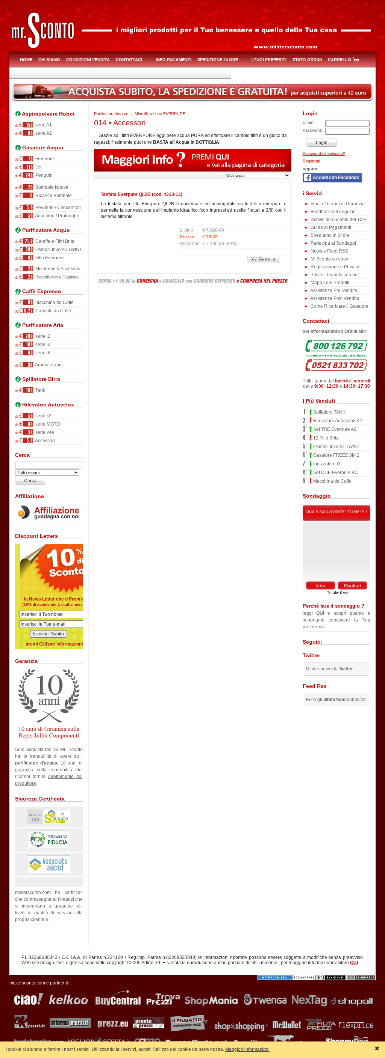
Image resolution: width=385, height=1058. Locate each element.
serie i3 (42, 344)
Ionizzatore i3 (326, 464)
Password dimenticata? (324, 153)
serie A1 (43, 125)
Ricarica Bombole (53, 195)
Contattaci (129, 59)
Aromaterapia (48, 364)
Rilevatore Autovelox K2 (337, 420)
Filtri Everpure (49, 257)
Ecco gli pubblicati (336, 699)
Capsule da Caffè (52, 310)
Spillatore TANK (329, 412)
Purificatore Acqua (45, 230)
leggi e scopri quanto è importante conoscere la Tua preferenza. (336, 616)
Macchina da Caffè (54, 302)
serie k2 (43, 415)
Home (26, 59)
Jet (37, 167)
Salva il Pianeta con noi (334, 274)
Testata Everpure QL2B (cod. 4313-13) (141, 194)
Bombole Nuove (51, 187)
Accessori (44, 440)
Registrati (311, 161)
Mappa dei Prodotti (329, 282)
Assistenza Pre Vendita (333, 290)
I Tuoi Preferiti (269, 59)
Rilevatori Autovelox (47, 405)
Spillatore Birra (40, 379)
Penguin (43, 175)
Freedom (44, 158)
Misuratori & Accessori (57, 268)
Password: (312, 130)
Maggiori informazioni (247, 1049)
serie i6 (42, 352)
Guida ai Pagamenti (330, 227)
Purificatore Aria (42, 325)
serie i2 (42, 336)
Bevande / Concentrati (57, 207)
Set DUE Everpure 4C (335, 472)
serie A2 (43, 133)
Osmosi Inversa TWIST (58, 249)
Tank (39, 390)
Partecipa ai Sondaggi (332, 243)
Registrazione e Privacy (334, 266)
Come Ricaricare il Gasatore (338, 306)
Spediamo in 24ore (329, 235)
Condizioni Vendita (88, 59)
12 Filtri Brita (325, 438)
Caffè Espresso (41, 291)
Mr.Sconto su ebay (328, 259)
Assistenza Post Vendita (334, 298)
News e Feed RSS (328, 251)
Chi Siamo (49, 59)
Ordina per (235, 175)
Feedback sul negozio (332, 211)
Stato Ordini (307, 59)
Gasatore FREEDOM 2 (335, 455)
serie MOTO (47, 424)
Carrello (339, 59)
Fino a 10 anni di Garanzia (337, 203)
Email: (308, 122)
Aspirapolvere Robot (48, 114)
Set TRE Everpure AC (334, 429)
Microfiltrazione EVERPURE (160, 113)
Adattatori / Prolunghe (56, 215)
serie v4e (44, 432)
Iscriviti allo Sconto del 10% (338, 219)
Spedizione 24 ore (217, 59)
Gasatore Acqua (42, 147)
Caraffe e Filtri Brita (54, 241)
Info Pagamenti (173, 59)
